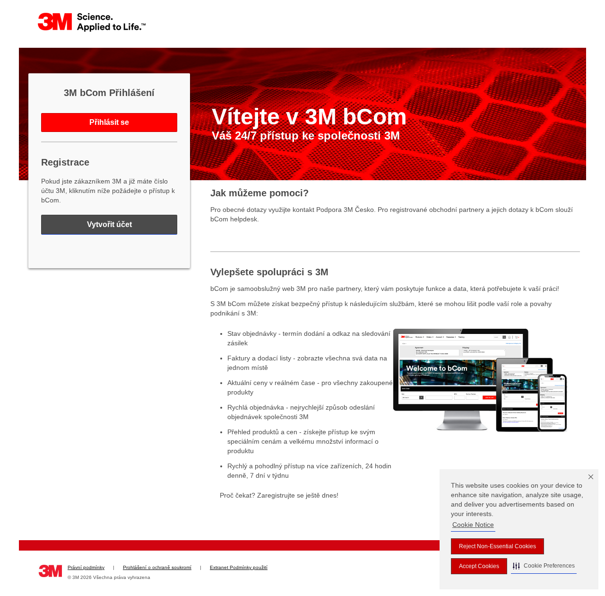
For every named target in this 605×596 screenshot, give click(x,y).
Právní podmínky (86, 567)
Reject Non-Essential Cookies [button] (497, 546)
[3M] (92, 22)
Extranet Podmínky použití (239, 567)
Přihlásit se (109, 122)
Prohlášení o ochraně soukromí (157, 567)
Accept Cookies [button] (479, 566)
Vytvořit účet (109, 224)
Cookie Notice (473, 524)
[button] (544, 566)
